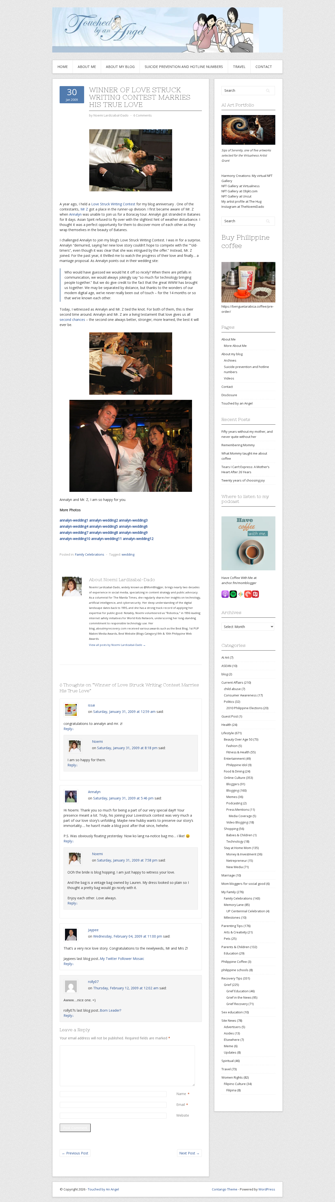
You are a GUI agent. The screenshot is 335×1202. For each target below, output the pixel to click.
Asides (229, 1033)
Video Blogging (237, 822)
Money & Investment (241, 854)
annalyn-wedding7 (74, 532)
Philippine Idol (236, 765)
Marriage (228, 875)
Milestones (232, 917)
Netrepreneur (236, 861)
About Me (87, 66)
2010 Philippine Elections (244, 708)
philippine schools (234, 970)
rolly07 (93, 981)
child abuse (232, 689)
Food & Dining (234, 771)
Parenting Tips (232, 926)
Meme (228, 1046)
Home (62, 66)
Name (181, 1093)
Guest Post (229, 716)
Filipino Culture (235, 1084)
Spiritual (227, 1060)
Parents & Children (235, 947)
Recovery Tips (231, 978)
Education (231, 953)
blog (224, 674)
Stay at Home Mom (237, 848)
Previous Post (75, 1153)
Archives (230, 360)
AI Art (225, 657)
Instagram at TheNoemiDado (242, 206)
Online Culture (234, 777)
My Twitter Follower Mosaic (122, 958)
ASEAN (226, 666)
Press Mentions (237, 810)
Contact (264, 66)
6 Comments (142, 115)
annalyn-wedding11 (106, 538)
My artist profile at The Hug (241, 201)
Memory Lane (234, 904)
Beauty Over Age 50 (238, 739)
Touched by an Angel (237, 403)
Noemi (97, 741)
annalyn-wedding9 (133, 532)
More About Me (235, 345)
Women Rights (232, 1077)
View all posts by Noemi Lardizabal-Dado (117, 645)
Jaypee (93, 930)
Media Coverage (240, 816)
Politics (229, 701)
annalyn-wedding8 (103, 532)
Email (180, 1104)
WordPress (266, 1189)
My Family (228, 892)
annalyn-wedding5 (103, 526)
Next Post (189, 1153)
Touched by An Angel (103, 1189)
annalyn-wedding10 (75, 538)
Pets (227, 938)
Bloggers (232, 784)
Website (182, 1115)
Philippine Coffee (234, 961)
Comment (177, 1048)
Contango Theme (224, 1189)
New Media (234, 867)
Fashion (232, 746)
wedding (128, 554)
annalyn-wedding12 (138, 538)
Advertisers (232, 1027)
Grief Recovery (237, 1004)
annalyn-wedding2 (103, 520)
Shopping (231, 828)
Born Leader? (110, 1010)
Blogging (232, 790)
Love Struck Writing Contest (113, 204)
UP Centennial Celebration (245, 911)
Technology (234, 841)
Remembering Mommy (238, 445)
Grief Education (237, 991)
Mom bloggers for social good (243, 883)
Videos (229, 378)
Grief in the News (238, 997)
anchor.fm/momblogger (239, 583)
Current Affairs (232, 682)
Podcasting (234, 803)
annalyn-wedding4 (74, 526)
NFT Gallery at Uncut (236, 196)
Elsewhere (232, 1039)
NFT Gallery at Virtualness (240, 186)
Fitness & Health (238, 752)
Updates (230, 1052)
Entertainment (234, 758)
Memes (231, 797)
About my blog (120, 66)
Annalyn (75, 214)
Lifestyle (227, 733)
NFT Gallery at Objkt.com (239, 191)
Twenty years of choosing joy (243, 480)
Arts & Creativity (235, 932)
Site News (228, 1020)
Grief (227, 984)
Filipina (231, 1090)
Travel (239, 66)
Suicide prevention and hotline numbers (184, 66)
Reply (69, 728)
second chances (72, 319)
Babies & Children (239, 835)
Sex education (232, 1012)
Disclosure (229, 395)
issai (91, 705)
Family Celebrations (89, 554)
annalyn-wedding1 (74, 520)
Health (226, 724)
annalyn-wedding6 (133, 526)
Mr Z (84, 209)
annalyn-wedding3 (133, 520)
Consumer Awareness (240, 695)
